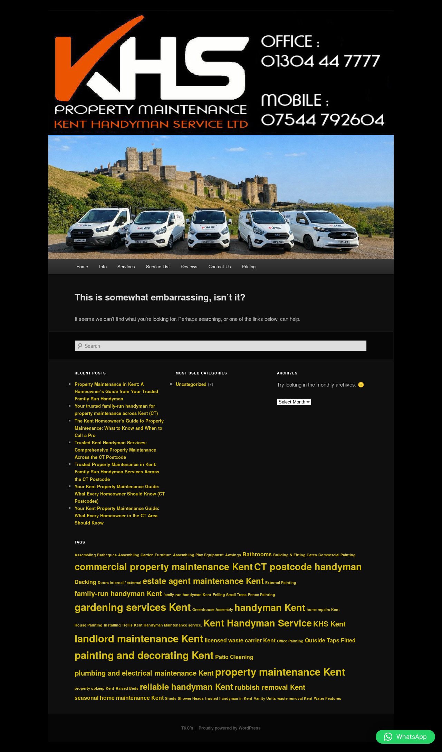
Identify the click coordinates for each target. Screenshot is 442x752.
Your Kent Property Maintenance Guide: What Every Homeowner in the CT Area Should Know (117, 515)
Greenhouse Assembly (212, 609)
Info (103, 266)
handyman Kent (269, 607)
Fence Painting (261, 594)
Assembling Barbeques (96, 554)
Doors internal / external (119, 582)
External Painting (280, 582)
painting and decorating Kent (144, 655)
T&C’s (187, 728)
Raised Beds (127, 688)
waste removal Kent (295, 698)
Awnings (233, 554)
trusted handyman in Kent (228, 698)
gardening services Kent (133, 607)
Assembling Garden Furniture (145, 554)
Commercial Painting (337, 554)
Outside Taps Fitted (330, 640)
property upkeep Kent (94, 688)
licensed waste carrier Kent (240, 640)
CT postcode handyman (308, 566)
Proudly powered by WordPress (230, 728)
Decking (85, 582)
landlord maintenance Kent (139, 638)
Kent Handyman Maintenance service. (168, 625)
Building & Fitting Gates (295, 554)
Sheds (170, 698)
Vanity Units (265, 698)
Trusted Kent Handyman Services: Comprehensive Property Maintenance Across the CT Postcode (115, 449)
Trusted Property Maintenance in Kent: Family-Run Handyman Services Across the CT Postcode (117, 471)
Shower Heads (191, 698)
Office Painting (290, 640)
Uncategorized (191, 384)
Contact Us (220, 266)
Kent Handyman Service (257, 622)
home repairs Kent (323, 609)
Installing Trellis (118, 625)
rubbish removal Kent (269, 687)
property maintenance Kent (280, 671)
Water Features (327, 698)
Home (82, 266)
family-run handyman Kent (118, 593)
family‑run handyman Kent (187, 594)
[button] (405, 737)
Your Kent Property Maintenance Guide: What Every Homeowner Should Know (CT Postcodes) (120, 493)
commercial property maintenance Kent (164, 566)
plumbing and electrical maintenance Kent (144, 673)
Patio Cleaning (234, 657)
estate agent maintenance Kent (203, 580)
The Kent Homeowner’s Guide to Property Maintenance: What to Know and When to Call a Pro (119, 427)
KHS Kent (329, 624)
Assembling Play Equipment (198, 554)
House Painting (89, 625)
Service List (158, 266)
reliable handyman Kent (186, 686)
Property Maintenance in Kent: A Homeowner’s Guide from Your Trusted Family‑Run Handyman (116, 391)
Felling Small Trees (230, 594)
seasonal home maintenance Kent (119, 698)
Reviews (189, 266)
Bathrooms (257, 554)
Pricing (249, 266)
